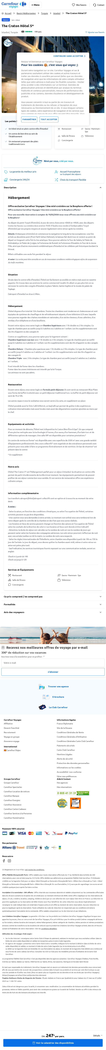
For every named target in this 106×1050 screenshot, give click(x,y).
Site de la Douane (64, 728)
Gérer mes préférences (67, 776)
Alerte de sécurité (65, 758)
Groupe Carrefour (11, 782)
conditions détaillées (49, 928)
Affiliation (8, 723)
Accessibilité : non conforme (69, 772)
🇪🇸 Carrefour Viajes (12, 750)
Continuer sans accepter (68, 56)
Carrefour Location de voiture (17, 791)
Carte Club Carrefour (66, 750)
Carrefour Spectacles (13, 787)
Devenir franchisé (11, 728)
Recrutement (10, 732)
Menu (36, 4)
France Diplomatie (65, 723)
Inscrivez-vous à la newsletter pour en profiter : (22, 656)
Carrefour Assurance (12, 804)
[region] (53, 89)
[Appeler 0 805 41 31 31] (79, 793)
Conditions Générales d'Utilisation (72, 736)
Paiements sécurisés (66, 745)
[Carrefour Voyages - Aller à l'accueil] (14, 5)
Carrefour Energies (12, 800)
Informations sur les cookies (69, 767)
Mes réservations (64, 787)
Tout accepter (49, 119)
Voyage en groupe (11, 736)
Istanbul (56, 13)
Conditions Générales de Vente (70, 732)
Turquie (44, 13)
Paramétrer (29, 119)
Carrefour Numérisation (14, 818)
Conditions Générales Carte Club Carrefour (75, 741)
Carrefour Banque (11, 796)
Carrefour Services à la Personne (18, 813)
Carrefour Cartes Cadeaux (15, 809)
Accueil (8, 13)
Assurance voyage (11, 741)
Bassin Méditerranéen (26, 13)
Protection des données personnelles (73, 763)
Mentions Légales (64, 754)
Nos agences (62, 782)
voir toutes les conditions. (34, 869)
